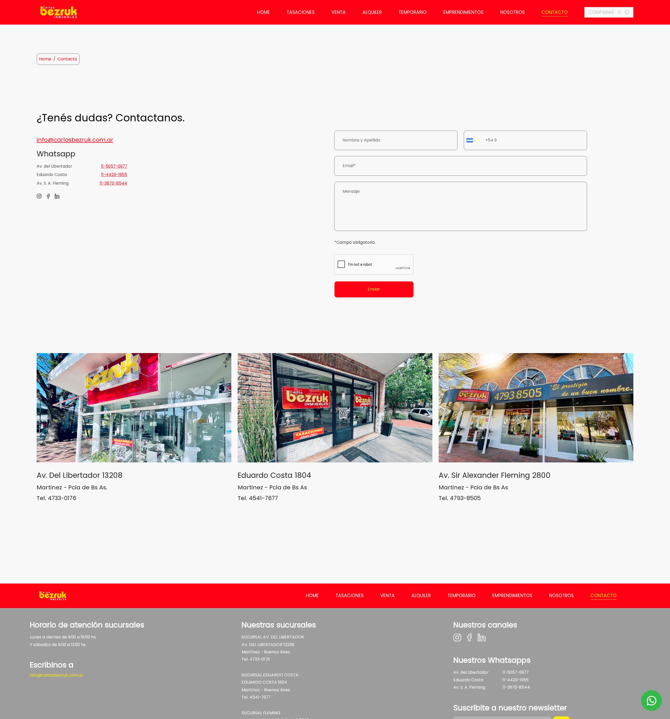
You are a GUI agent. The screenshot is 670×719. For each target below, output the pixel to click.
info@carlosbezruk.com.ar (56, 675)
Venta (338, 12)
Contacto (554, 12)
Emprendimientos (463, 12)
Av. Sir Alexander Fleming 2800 (494, 475)
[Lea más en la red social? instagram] (41, 197)
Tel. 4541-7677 (258, 498)
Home (263, 12)
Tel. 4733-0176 (56, 498)
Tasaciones (301, 12)
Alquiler (372, 12)
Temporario (413, 12)
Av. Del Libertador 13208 (79, 475)
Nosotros (512, 12)
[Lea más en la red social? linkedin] (59, 197)
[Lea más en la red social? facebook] (50, 197)
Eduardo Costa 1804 (274, 475)
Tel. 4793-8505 (460, 498)
